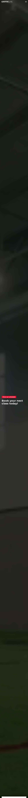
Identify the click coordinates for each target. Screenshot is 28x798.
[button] (26, 1)
